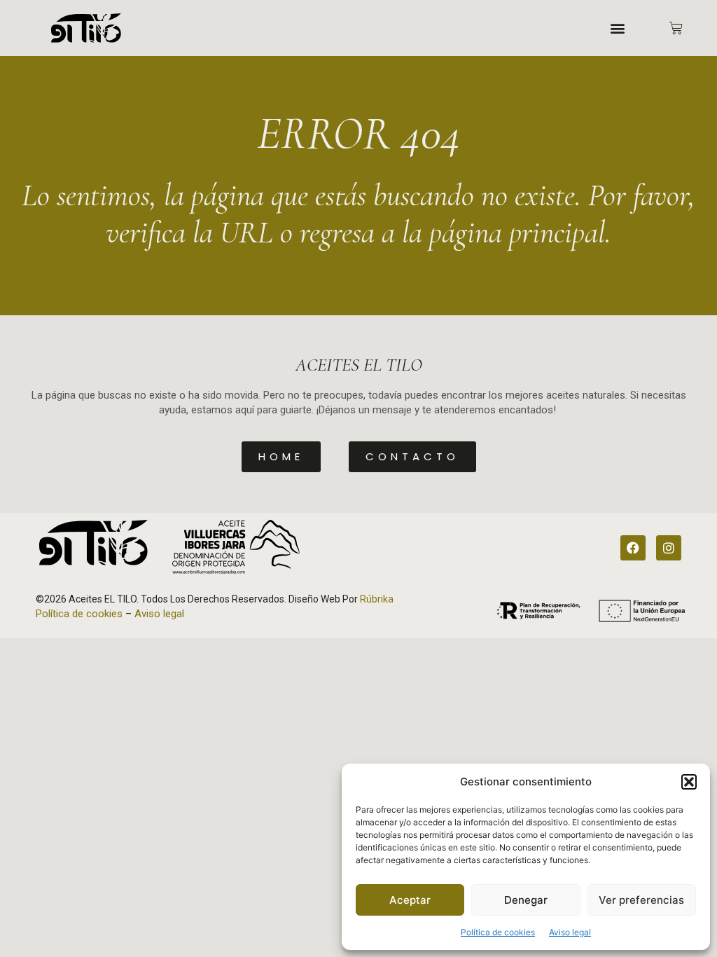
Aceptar (410, 900)
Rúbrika (377, 599)
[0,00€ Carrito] (676, 28)
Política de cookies (498, 932)
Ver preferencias (641, 900)
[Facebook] (633, 547)
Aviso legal (570, 932)
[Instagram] (668, 547)
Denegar (526, 900)
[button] (689, 782)
